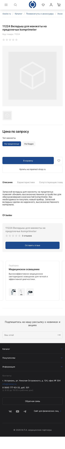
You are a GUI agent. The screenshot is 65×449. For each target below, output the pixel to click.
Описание (7, 182)
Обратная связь (32, 401)
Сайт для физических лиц (46, 411)
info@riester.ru (9, 384)
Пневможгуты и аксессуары (40, 13)
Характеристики (26, 182)
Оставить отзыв (32, 245)
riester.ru (6, 13)
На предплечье (11, 144)
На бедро (29, 144)
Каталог (18, 13)
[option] (32, 76)
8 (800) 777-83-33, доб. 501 (15, 387)
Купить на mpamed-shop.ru (33, 169)
